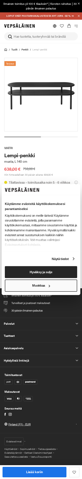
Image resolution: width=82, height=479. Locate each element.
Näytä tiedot (60, 259)
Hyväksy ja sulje (41, 272)
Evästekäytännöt (13, 453)
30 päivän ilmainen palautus (51, 5)
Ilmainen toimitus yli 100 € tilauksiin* (25, 3)
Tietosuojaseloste (47, 449)
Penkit (24, 49)
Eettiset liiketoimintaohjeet (38, 453)
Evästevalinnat (14, 441)
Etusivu (5, 50)
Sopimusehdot (27, 449)
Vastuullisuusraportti (41, 456)
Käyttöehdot (10, 449)
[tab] (22, 136)
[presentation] (41, 94)
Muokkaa (38, 285)
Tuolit (14, 49)
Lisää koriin (34, 471)
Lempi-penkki (39, 49)
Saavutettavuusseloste (16, 456)
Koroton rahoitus (60, 3)
